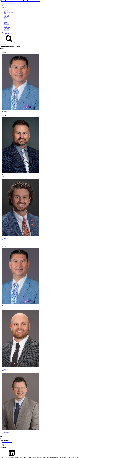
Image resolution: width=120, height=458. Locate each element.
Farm (4, 18)
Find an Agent (4, 7)
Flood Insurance (6, 24)
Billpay (3, 5)
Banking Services (6, 23)
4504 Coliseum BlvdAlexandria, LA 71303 (3, 50)
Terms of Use (4, 443)
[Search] (9, 41)
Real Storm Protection (7, 25)
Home (5, 13)
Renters (5, 14)
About (3, 32)
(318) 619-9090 (4, 306)
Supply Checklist (6, 26)
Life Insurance (6, 22)
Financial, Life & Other (7, 21)
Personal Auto (6, 10)
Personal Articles (6, 16)
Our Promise (4, 8)
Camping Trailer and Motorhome (9, 12)
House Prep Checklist (7, 28)
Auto (4, 9)
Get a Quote (3, 31)
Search (3, 42)
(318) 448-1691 (4, 175)
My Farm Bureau (4, 444)
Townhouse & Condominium (8, 15)
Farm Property (6, 19)
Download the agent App (7, 442)
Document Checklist (7, 27)
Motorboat (5, 17)
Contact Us (5, 34)
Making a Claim (6, 30)
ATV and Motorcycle (7, 11)
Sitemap (3, 445)
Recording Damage (7, 29)
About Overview (6, 33)
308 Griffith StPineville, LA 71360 (3, 244)
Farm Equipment (6, 20)
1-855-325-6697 (8, 3)
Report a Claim (4, 4)
